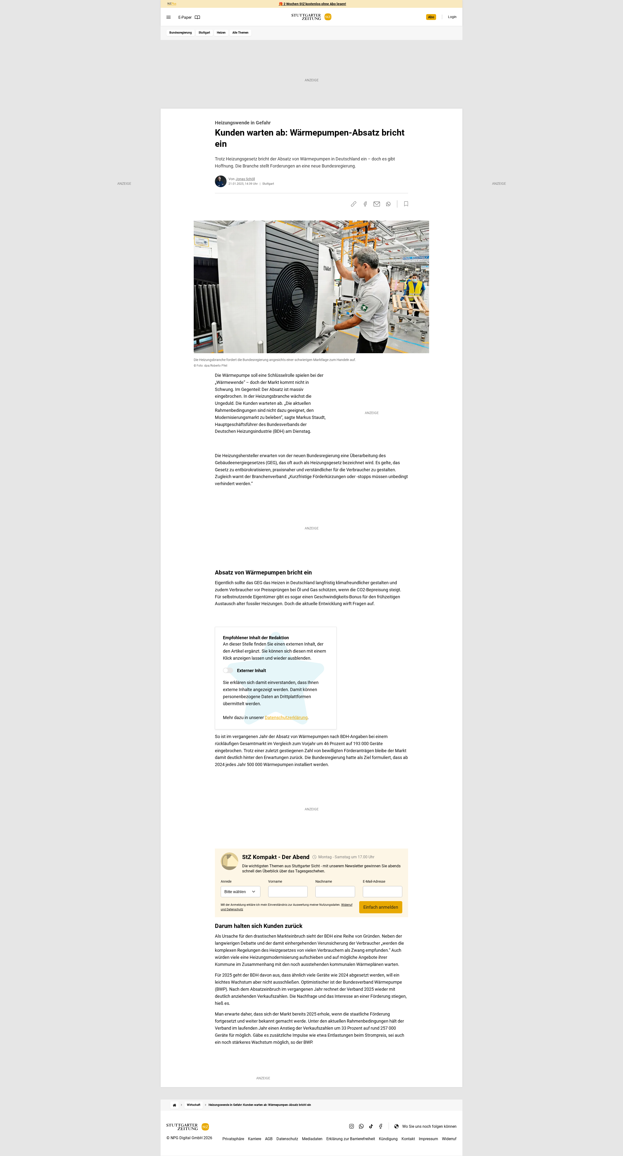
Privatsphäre (233, 1139)
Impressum (428, 1139)
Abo (431, 17)
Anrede (226, 881)
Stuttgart (204, 32)
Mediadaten (312, 1139)
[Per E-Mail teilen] (377, 204)
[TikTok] (371, 1126)
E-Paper (185, 17)
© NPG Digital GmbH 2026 (189, 1138)
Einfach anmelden (380, 907)
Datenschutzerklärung (286, 717)
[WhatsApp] (361, 1126)
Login (452, 17)
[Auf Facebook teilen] (365, 204)
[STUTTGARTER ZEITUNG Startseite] (311, 16)
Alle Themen (240, 32)
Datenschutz (287, 1139)
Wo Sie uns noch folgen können (429, 1126)
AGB (269, 1139)
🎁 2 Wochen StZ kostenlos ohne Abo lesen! (312, 4)
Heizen (221, 32)
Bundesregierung (180, 32)
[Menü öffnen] (168, 17)
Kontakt (408, 1139)
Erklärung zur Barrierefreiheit (350, 1139)
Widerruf (449, 1139)
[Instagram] (352, 1126)
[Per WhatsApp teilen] (388, 204)
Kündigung (388, 1139)
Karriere (254, 1139)
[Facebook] (381, 1126)
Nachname (323, 881)
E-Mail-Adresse (374, 881)
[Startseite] (174, 1105)
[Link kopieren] (353, 204)
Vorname (275, 881)
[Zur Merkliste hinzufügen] (404, 204)
